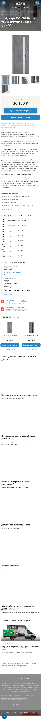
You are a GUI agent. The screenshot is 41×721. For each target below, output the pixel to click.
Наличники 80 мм (10, 278)
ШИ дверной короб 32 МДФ (13, 272)
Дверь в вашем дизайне (20, 117)
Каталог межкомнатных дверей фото (14, 666)
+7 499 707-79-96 (21, 678)
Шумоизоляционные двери (10, 663)
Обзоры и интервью (8, 643)
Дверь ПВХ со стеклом (28, 663)
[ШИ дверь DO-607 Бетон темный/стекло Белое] (20, 54)
